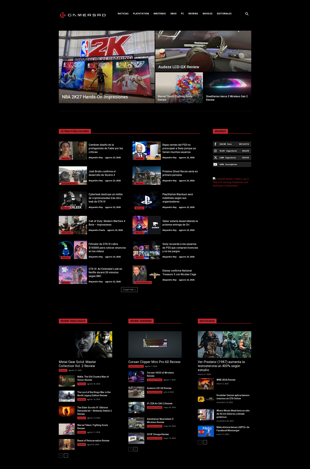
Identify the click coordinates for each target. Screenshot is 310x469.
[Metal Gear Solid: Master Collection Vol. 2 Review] (85, 344)
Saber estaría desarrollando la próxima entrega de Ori (180, 223)
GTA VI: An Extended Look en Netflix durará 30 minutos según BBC (105, 272)
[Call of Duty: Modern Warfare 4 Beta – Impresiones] (73, 225)
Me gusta (244, 144)
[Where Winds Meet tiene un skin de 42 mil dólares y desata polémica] (206, 414)
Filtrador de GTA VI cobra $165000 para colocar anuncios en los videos (107, 247)
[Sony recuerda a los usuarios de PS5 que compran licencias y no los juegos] (147, 250)
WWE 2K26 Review (226, 379)
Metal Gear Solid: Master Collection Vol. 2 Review (77, 364)
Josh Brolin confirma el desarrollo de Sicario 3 (102, 173)
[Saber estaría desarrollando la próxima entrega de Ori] (147, 225)
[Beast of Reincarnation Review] (67, 444)
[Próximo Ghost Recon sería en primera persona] (147, 175)
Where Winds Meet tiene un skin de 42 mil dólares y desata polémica (233, 413)
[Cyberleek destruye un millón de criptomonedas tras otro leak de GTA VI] (73, 200)
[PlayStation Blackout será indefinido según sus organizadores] (147, 200)
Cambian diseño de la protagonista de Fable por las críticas (106, 148)
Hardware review (136, 366)
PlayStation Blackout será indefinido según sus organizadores (177, 198)
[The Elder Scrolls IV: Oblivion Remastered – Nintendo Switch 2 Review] (67, 411)
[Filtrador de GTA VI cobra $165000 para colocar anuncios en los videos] (73, 250)
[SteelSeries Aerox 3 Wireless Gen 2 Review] (227, 87)
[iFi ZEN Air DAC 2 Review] (136, 407)
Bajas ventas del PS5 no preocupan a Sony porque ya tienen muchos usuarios (179, 148)
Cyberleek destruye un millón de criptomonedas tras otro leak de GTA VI (106, 198)
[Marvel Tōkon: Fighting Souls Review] (179, 87)
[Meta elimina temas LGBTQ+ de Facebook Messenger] (206, 431)
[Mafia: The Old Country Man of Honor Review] (67, 380)
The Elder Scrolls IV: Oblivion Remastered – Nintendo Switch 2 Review (94, 410)
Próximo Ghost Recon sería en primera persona (180, 173)
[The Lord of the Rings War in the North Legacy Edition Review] (67, 396)
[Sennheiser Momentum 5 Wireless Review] (136, 423)
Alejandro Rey (96, 157)
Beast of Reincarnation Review (93, 440)
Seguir (245, 151)
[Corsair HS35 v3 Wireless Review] (136, 376)
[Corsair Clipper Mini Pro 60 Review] (155, 344)
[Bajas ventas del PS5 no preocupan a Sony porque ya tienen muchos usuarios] (147, 150)
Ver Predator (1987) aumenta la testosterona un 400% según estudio (221, 366)
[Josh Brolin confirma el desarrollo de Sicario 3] (73, 175)
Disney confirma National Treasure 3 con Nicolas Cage (179, 272)
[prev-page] (61, 455)
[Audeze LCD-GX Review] (203, 51)
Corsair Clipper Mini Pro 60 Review (154, 362)
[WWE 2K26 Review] (206, 383)
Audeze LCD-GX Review (159, 388)
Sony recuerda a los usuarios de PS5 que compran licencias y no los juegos (180, 247)
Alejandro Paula (97, 230)
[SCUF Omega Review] (136, 438)
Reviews (63, 370)
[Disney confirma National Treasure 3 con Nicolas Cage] (147, 275)
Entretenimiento (69, 183)
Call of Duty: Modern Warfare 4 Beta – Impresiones (107, 223)
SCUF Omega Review (158, 434)
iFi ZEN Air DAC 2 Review (159, 403)
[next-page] (66, 455)
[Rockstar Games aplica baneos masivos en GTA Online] (206, 399)
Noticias (65, 158)
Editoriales (67, 233)
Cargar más (128, 289)
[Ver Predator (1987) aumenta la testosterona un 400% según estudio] (224, 344)
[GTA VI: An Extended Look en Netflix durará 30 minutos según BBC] (73, 275)
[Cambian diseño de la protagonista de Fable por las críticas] (73, 150)
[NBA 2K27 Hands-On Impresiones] (107, 67)
